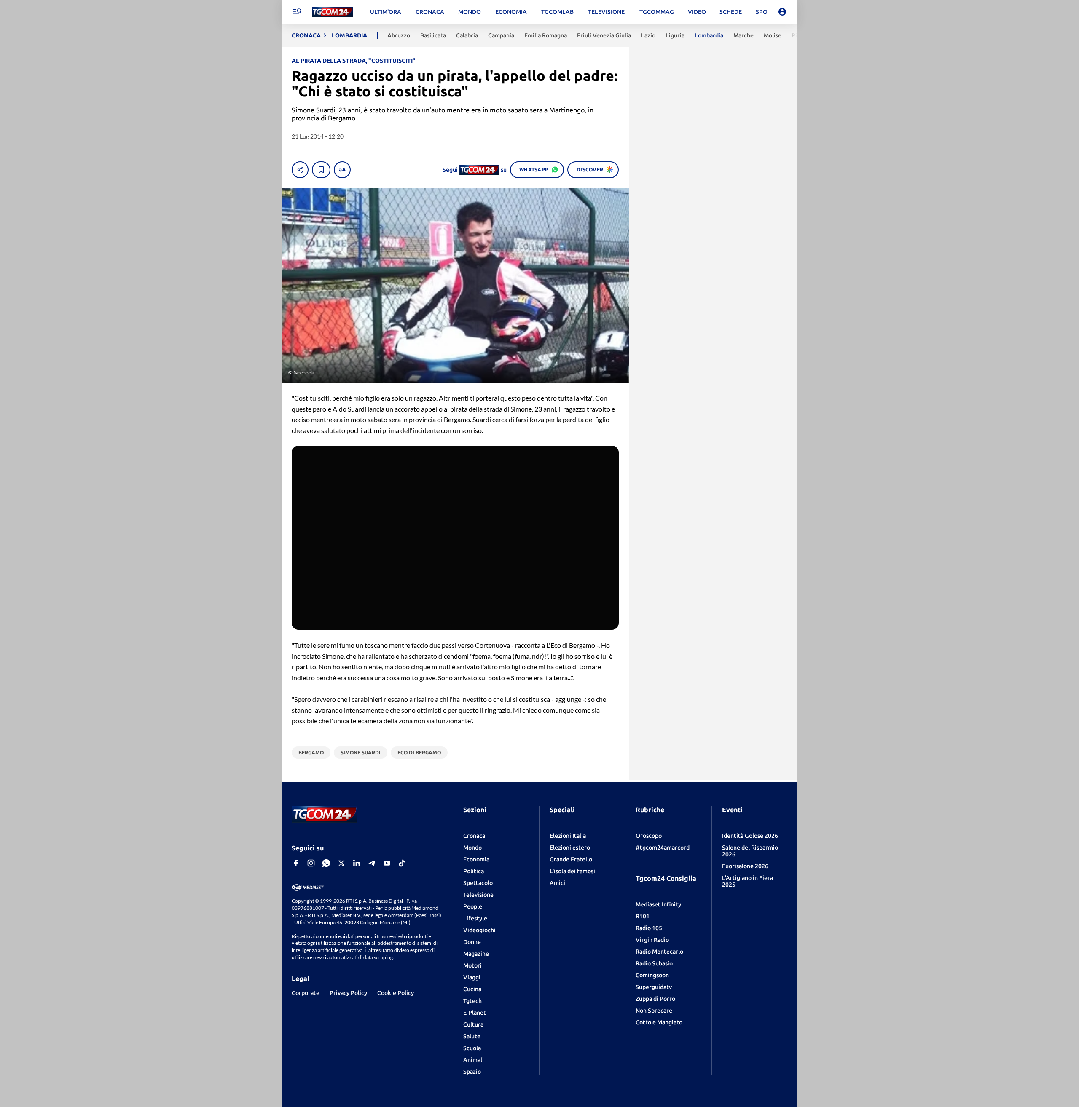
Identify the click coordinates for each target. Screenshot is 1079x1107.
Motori (472, 965)
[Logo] (332, 12)
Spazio (472, 1071)
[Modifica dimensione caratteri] (342, 169)
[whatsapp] (326, 863)
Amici (557, 883)
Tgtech (472, 1000)
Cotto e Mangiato (659, 1022)
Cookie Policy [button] (395, 992)
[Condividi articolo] (300, 169)
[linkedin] (356, 863)
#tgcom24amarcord (663, 847)
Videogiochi (479, 930)
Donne (472, 942)
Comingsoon (652, 975)
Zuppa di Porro (655, 998)
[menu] (297, 12)
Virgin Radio (652, 939)
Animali (473, 1059)
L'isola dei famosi (572, 871)
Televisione (478, 894)
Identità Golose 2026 (750, 835)
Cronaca (474, 835)
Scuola (472, 1048)
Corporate (305, 992)
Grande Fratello (571, 859)
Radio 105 (649, 928)
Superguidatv (654, 987)
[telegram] (372, 863)
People (472, 906)
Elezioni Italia (568, 835)
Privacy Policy (348, 992)
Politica (473, 871)
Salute (471, 1036)
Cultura (473, 1024)
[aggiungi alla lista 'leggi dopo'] (321, 169)
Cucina (472, 989)
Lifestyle (475, 918)
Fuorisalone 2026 (745, 866)
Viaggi (471, 977)
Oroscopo (649, 835)
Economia (476, 859)
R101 (643, 916)
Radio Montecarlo (659, 951)
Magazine (476, 953)
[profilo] (782, 12)
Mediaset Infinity (658, 904)
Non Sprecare (654, 1010)
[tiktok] (402, 863)
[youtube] (387, 863)
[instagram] (311, 863)
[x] (341, 863)
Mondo (472, 847)
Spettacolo (478, 883)
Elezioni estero (570, 847)
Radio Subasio (654, 963)
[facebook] (296, 863)
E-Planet (474, 1012)
